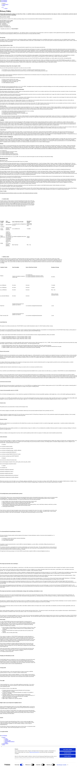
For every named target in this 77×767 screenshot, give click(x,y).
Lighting (6, 742)
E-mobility (6, 739)
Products (3, 737)
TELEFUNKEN (5, 4)
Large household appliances (9, 741)
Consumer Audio (8, 740)
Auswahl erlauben (67, 752)
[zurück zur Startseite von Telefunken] (3, 0)
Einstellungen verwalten (61, 764)
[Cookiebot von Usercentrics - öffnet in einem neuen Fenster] (7, 765)
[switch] (32, 765)
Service (3, 5)
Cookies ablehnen (67, 756)
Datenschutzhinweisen (34, 752)
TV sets (6, 738)
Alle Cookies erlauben (67, 749)
